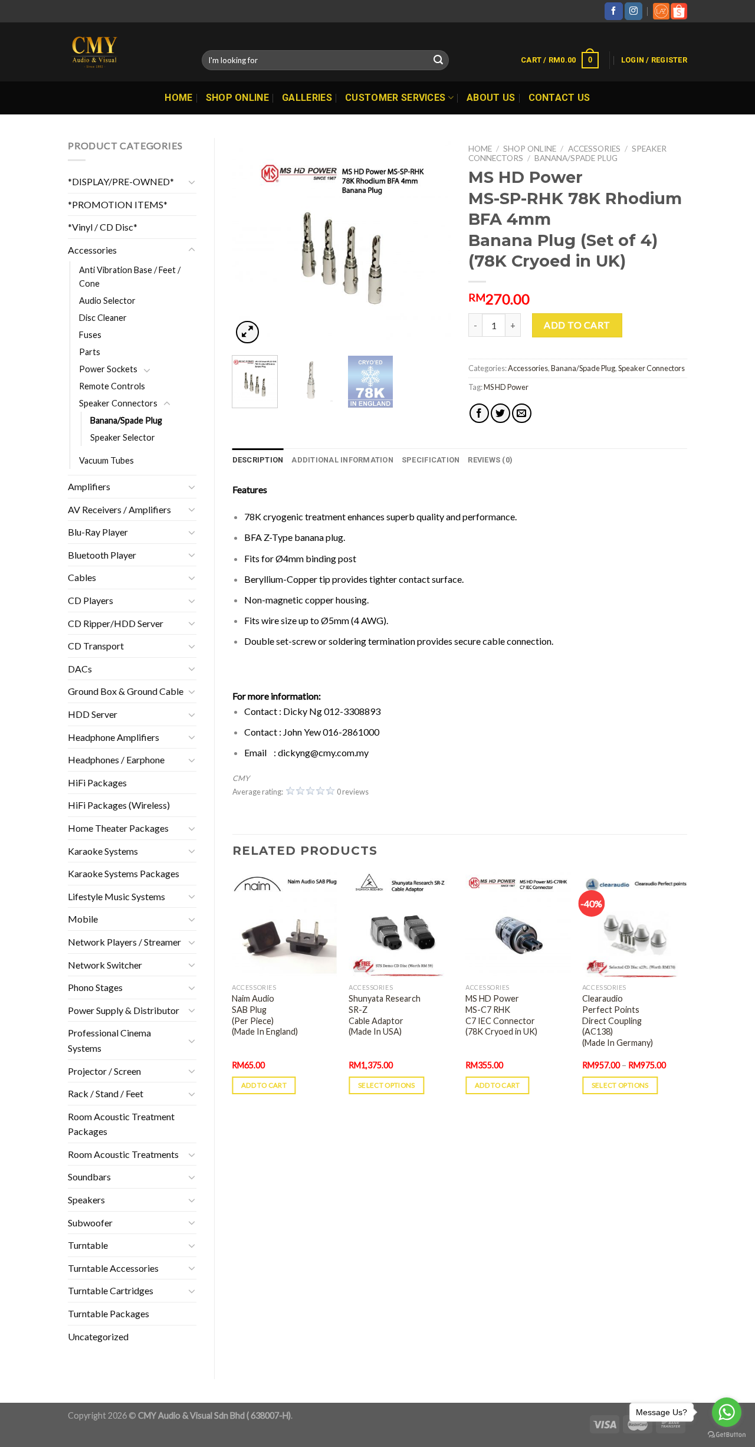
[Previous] (251, 242)
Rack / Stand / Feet (105, 1093)
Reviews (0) (490, 459)
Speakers (86, 1199)
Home (178, 97)
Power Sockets (108, 369)
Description (258, 459)
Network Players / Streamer (124, 941)
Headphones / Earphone (116, 759)
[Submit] (438, 60)
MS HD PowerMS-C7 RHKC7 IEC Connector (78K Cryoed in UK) (501, 1014)
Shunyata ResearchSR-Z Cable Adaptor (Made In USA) (385, 1014)
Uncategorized (98, 1336)
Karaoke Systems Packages (123, 873)
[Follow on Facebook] (613, 11)
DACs (80, 668)
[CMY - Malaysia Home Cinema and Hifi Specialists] (126, 51)
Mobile (83, 918)
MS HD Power (506, 387)
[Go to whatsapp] (726, 1412)
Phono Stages (95, 987)
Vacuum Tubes (106, 460)
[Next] (431, 242)
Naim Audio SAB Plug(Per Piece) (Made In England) (265, 1014)
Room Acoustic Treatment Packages (121, 1124)
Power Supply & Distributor (123, 1010)
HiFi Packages (97, 782)
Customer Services (395, 97)
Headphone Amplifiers (113, 737)
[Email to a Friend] (521, 413)
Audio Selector (107, 301)
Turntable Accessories (113, 1268)
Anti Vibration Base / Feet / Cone (129, 276)
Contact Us (559, 97)
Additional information (342, 459)
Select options (386, 1085)
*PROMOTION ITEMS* (118, 204)
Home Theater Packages (118, 828)
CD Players (90, 600)
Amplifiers (89, 486)
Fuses (90, 335)
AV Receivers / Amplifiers (119, 509)
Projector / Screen (104, 1071)
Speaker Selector (122, 437)
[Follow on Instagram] (633, 11)
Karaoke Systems (103, 851)
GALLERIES (307, 97)
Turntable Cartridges (110, 1290)
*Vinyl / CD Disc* (102, 226)
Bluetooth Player (102, 554)
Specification (430, 459)
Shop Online (238, 97)
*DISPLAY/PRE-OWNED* (121, 181)
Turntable (88, 1245)
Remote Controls (112, 386)
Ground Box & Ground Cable (125, 691)
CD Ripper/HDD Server (115, 623)
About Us (491, 97)
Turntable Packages (108, 1313)
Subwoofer (90, 1222)
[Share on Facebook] (479, 413)
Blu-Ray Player (98, 531)
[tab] (258, 460)
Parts (89, 352)
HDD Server (92, 714)
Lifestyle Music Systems (116, 896)
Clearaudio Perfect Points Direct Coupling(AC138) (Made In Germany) (617, 1020)
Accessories (92, 249)
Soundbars (89, 1176)
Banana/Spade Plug (126, 420)
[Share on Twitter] (500, 413)
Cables (82, 577)
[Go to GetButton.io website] (727, 1435)
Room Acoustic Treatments (123, 1154)
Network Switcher (105, 964)
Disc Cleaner (103, 318)
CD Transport (96, 645)
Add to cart (577, 324)
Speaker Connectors (118, 403)
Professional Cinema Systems (109, 1040)
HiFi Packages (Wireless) (119, 805)
